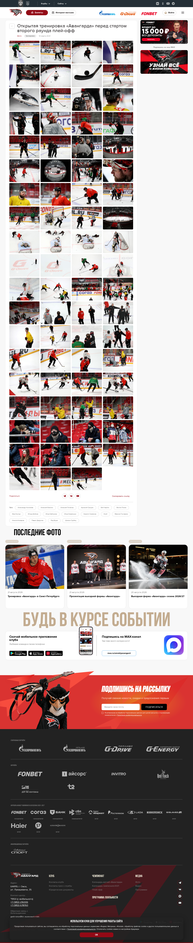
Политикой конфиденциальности (129, 715)
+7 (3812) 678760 (19, 905)
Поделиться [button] (14, 496)
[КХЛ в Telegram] (173, 3)
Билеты (39, 12)
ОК (96, 935)
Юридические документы (61, 889)
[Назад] (12, 26)
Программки (141, 889)
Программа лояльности (105, 897)
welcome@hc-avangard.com (25, 917)
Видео (138, 886)
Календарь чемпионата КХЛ (105, 886)
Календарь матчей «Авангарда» (107, 882)
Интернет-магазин (65, 12)
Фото (137, 882)
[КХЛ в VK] (157, 3)
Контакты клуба (56, 882)
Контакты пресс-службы (60, 886)
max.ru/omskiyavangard (119, 653)
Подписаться (154, 707)
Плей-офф (97, 889)
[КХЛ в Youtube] (168, 3)
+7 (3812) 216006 (19, 902)
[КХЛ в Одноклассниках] (162, 3)
